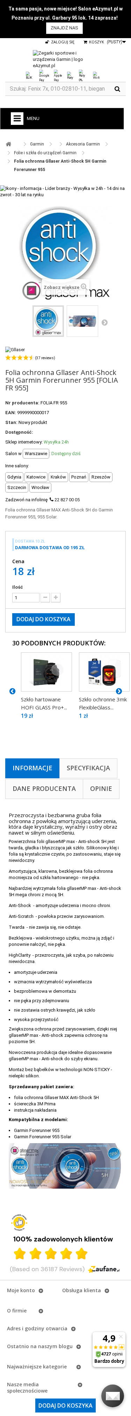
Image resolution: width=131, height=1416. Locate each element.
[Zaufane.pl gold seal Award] (19, 1222)
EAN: (10, 412)
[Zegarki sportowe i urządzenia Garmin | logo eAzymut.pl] (65, 59)
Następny (104, 322)
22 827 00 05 (67, 499)
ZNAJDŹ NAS (64, 27)
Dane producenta (44, 788)
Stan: (11, 422)
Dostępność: (19, 432)
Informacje (32, 768)
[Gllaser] (15, 349)
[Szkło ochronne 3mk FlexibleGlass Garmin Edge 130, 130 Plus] (104, 672)
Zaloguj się (62, 41)
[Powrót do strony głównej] (8, 144)
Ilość (17, 587)
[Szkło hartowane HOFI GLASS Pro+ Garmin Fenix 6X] (46, 672)
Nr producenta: (22, 403)
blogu (66, 1346)
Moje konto (21, 1290)
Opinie (101, 788)
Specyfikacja (88, 768)
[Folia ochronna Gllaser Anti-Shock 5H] (48, 321)
